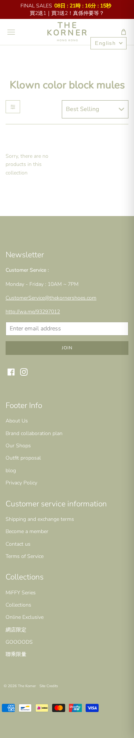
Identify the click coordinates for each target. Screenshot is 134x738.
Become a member (27, 531)
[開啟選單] (11, 32)
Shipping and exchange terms (40, 519)
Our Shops (18, 445)
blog (11, 470)
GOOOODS (19, 642)
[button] (123, 32)
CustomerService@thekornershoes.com (51, 297)
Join (67, 348)
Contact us (18, 544)
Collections (18, 604)
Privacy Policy (21, 482)
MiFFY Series (21, 592)
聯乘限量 (16, 654)
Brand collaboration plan (34, 433)
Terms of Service (25, 556)
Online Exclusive (25, 617)
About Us (17, 420)
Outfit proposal (23, 457)
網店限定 (16, 629)
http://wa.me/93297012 (33, 311)
